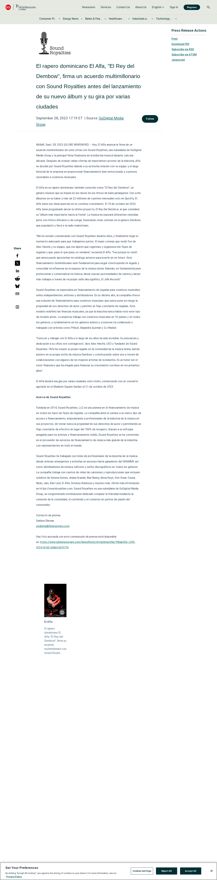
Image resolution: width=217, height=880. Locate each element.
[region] (108, 871)
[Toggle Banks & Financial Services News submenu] (105, 18)
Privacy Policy (14, 876)
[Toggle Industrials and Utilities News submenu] (152, 18)
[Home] (20, 7)
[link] (88, 7)
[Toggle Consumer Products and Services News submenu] (59, 18)
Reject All (166, 871)
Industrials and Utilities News (140, 18)
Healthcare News (117, 18)
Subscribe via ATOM (184, 54)
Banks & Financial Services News (93, 18)
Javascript (178, 59)
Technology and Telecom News (164, 18)
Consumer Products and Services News (47, 18)
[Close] (211, 871)
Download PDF (181, 44)
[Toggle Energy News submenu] (81, 18)
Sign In (174, 7)
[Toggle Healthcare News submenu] (129, 18)
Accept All (190, 871)
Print (175, 38)
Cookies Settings (142, 871)
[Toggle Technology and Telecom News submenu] (176, 18)
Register (192, 7)
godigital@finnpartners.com (53, 526)
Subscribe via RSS (183, 49)
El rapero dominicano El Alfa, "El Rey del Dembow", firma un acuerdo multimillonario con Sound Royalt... (55, 641)
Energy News (70, 18)
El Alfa (48, 621)
